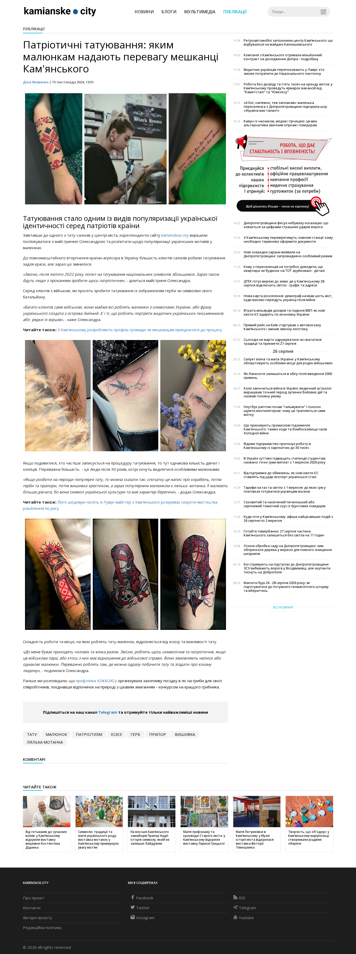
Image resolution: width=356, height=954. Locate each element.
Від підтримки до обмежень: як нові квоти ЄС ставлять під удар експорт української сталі (281, 475)
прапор (157, 734)
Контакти (31, 907)
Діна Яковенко (35, 82)
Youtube (246, 917)
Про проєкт (33, 897)
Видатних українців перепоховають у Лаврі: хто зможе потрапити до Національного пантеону (284, 72)
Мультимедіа (200, 12)
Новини (144, 12)
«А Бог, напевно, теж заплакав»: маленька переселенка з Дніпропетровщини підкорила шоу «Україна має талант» (285, 106)
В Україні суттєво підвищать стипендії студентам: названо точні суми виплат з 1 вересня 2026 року (285, 460)
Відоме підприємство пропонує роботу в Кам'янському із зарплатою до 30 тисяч (277, 446)
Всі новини (283, 607)
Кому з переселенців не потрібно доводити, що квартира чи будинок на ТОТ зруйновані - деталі (284, 269)
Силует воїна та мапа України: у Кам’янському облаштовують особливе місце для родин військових (288, 361)
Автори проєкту (37, 917)
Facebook (144, 897)
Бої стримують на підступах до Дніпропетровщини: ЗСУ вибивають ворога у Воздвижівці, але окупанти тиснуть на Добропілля (287, 568)
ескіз (116, 734)
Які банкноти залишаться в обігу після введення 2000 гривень (288, 376)
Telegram (107, 712)
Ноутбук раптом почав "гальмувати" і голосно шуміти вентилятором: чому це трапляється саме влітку (285, 411)
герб (135, 734)
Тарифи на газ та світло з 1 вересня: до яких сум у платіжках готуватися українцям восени (285, 489)
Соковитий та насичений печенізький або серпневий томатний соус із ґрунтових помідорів (285, 504)
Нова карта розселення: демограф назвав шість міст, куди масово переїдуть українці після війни (288, 298)
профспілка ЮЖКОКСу (97, 680)
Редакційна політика (42, 927)
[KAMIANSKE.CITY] (60, 11)
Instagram (145, 917)
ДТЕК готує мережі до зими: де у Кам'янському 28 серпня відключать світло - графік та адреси (284, 283)
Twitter (143, 907)
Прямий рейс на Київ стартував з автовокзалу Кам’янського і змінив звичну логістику (282, 327)
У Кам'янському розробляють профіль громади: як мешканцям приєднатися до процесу (140, 329)
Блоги (169, 12)
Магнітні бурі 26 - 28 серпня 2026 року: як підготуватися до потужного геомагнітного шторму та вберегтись (286, 587)
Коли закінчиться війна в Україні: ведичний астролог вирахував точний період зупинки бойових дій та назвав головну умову (288, 392)
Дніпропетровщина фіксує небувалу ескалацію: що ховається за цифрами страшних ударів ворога (286, 225)
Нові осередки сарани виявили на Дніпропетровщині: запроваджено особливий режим (288, 254)
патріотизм (89, 734)
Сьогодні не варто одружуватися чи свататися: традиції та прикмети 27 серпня (283, 342)
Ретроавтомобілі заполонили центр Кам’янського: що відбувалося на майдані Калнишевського (288, 42)
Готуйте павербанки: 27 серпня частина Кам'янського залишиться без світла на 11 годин (284, 533)
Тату (32, 734)
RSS (242, 897)
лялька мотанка (45, 742)
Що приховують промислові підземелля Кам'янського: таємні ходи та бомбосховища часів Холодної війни (285, 429)
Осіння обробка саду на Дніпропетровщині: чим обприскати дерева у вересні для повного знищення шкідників (288, 550)
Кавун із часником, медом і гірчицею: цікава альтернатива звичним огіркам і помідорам (280, 123)
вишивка (185, 734)
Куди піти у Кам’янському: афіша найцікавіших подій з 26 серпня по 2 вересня (288, 519)
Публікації (235, 12)
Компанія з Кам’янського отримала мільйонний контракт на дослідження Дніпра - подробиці (283, 57)
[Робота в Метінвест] (283, 175)
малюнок (56, 734)
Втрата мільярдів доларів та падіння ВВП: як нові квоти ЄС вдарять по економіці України (284, 312)
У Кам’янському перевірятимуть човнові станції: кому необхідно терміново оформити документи (288, 239)
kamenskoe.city (175, 235)
